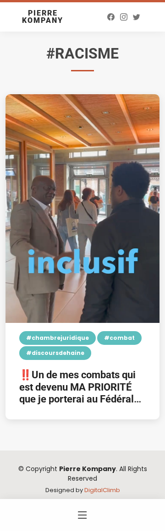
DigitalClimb (102, 490)
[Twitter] (136, 17)
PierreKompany (42, 17)
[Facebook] (110, 17)
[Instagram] (123, 17)
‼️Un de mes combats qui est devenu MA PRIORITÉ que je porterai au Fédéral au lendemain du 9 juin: (77, 393)
